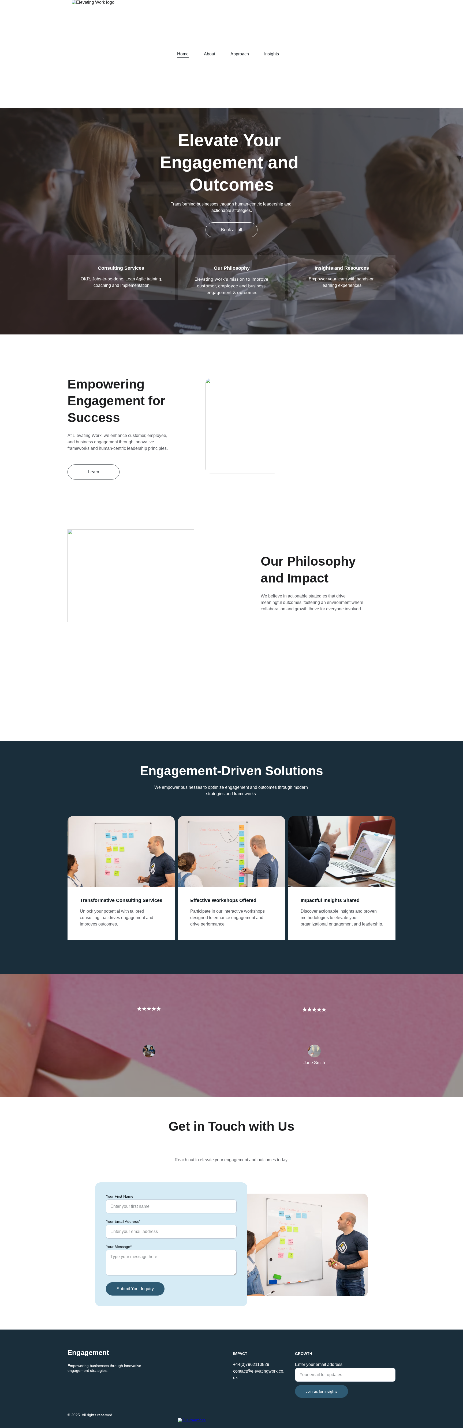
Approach (239, 54)
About (209, 54)
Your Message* (119, 1246)
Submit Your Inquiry (135, 1288)
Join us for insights (321, 1391)
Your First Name (119, 1196)
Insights (271, 54)
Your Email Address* (123, 1221)
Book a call (231, 229)
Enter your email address (318, 1364)
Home (183, 54)
